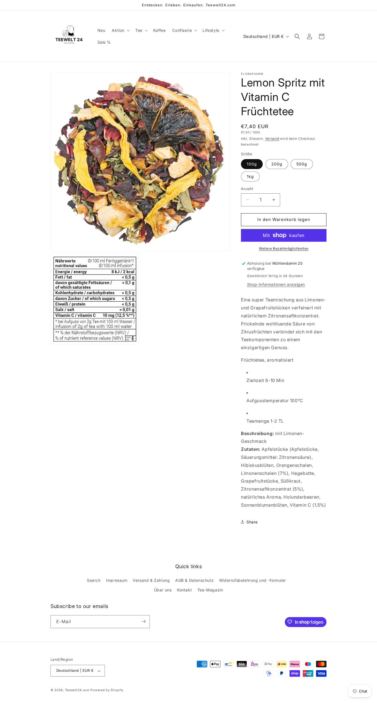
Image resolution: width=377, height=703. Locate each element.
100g (252, 164)
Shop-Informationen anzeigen (276, 284)
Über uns (163, 590)
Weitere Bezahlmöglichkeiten (284, 248)
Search (94, 580)
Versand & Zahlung (151, 580)
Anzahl (247, 188)
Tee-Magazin (210, 590)
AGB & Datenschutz (194, 580)
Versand (272, 138)
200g (276, 164)
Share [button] (252, 522)
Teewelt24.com (77, 690)
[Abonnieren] (143, 621)
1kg (250, 176)
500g (301, 164)
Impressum (116, 580)
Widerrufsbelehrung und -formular (252, 580)
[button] (120, 30)
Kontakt (184, 590)
